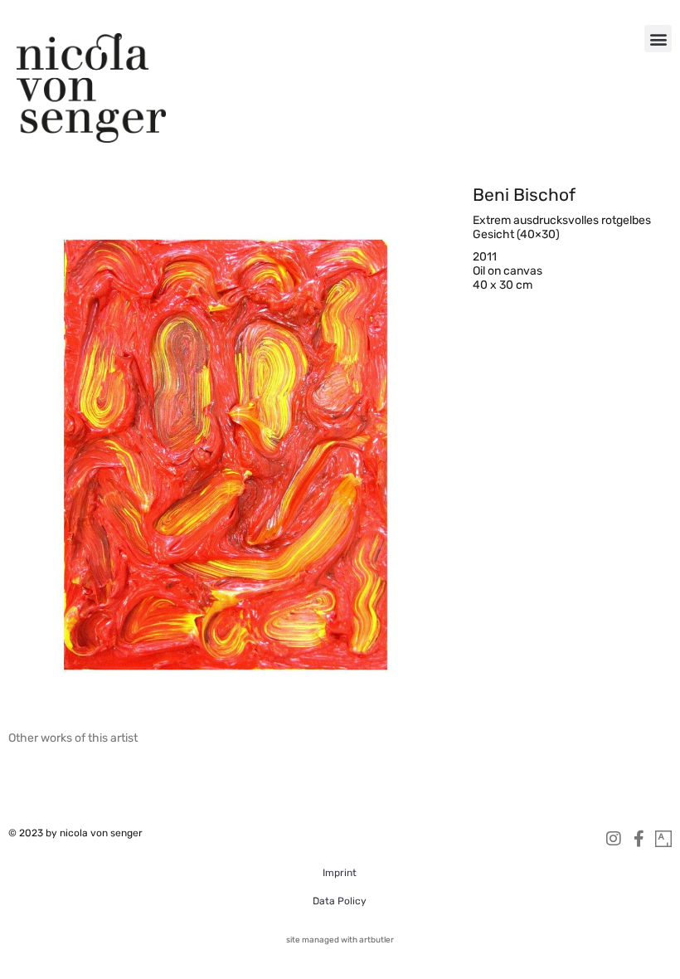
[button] (658, 38)
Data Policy (340, 901)
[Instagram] (613, 838)
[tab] (73, 738)
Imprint (340, 873)
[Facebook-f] (638, 838)
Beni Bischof (524, 194)
